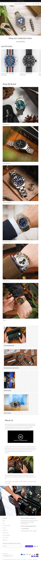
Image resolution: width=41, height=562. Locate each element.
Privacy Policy (5, 530)
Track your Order (5, 532)
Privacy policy (24, 559)
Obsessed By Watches (8, 559)
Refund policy (5, 539)
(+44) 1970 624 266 (25, 528)
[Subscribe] (20, 546)
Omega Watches (6, 163)
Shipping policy (35, 559)
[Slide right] (23, 79)
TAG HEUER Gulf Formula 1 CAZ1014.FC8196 (7, 73)
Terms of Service (5, 537)
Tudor (4, 320)
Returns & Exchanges (6, 535)
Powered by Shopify (13, 559)
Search (4, 520)
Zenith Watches (6, 281)
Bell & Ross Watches (7, 241)
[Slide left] (18, 79)
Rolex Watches (6, 124)
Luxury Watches (20, 41)
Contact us (4, 527)
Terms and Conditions (6, 525)
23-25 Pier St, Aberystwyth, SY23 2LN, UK (28, 526)
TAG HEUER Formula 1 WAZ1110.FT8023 (26, 73)
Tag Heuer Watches (7, 202)
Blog (3, 523)
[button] (2, 4)
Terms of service (29, 559)
